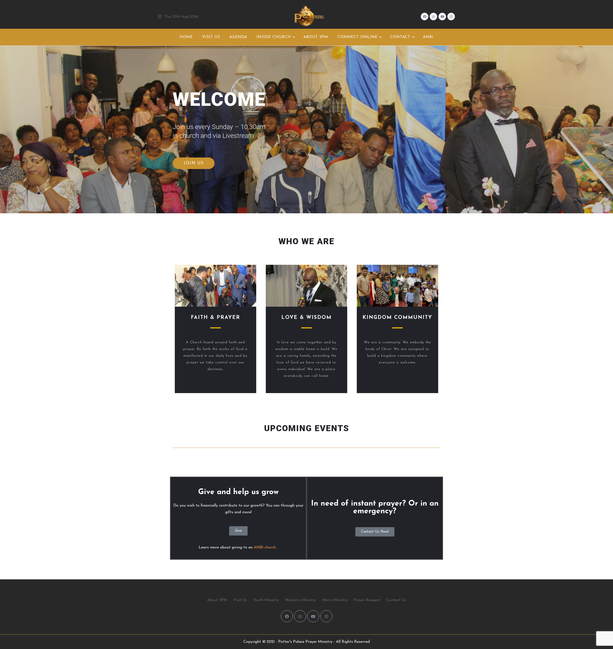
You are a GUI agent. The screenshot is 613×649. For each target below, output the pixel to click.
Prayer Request (367, 600)
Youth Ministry (266, 600)
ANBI (428, 37)
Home (186, 37)
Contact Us (396, 600)
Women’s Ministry (300, 600)
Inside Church (273, 37)
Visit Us (211, 37)
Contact (400, 37)
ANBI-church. (266, 547)
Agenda (238, 37)
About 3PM (315, 37)
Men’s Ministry (335, 600)
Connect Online (357, 37)
